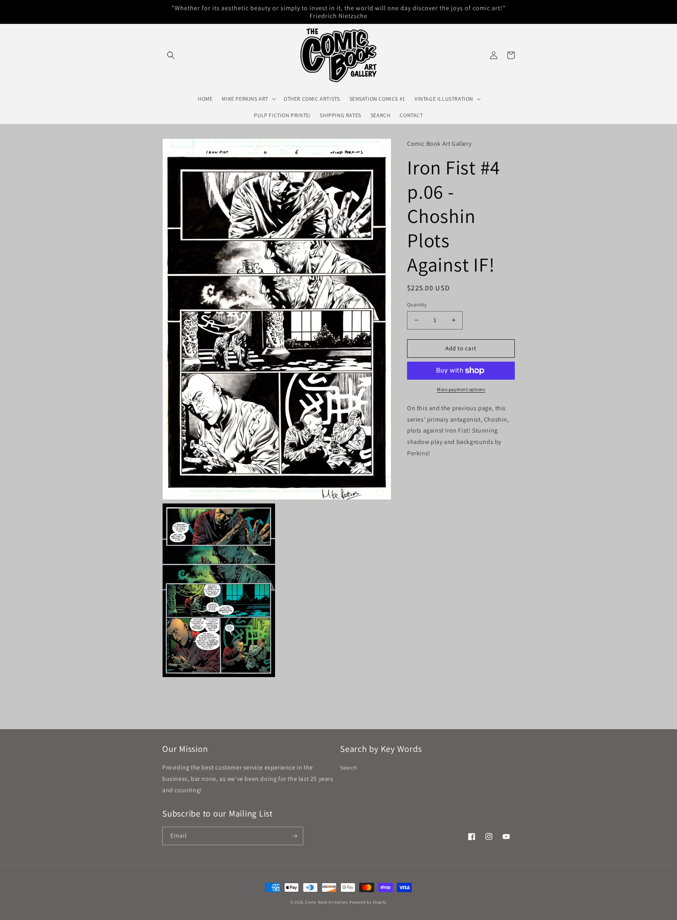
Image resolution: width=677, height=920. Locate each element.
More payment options (461, 389)
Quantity (417, 304)
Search (348, 767)
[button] (170, 55)
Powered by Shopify (368, 902)
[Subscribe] (294, 836)
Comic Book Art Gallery (326, 902)
